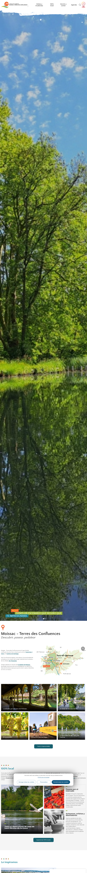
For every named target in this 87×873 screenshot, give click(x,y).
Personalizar (44, 782)
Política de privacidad (43, 777)
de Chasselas (13, 660)
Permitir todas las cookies (60, 782)
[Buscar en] (80, 5)
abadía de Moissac (24, 664)
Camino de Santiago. (13, 653)
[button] (43, 618)
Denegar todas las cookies (26, 782)
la (18, 664)
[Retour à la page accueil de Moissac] (15, 5)
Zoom (83, 649)
